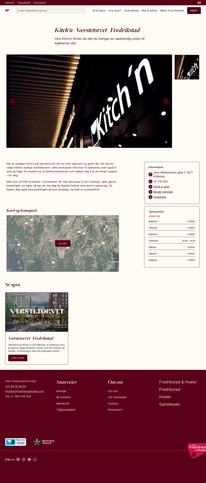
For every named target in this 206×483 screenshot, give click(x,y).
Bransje (61, 391)
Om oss (113, 391)
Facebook (159, 197)
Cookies (113, 403)
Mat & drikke (149, 10)
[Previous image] (12, 101)
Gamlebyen (169, 404)
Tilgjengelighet (24, 2)
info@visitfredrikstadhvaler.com (24, 391)
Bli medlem (63, 397)
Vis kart (62, 243)
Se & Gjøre (98, 10)
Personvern (115, 409)
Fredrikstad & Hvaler (178, 382)
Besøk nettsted (163, 191)
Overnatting (131, 10)
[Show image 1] (187, 67)
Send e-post (161, 186)
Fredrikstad (169, 389)
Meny (194, 10)
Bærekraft (9, 2)
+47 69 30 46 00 (15, 386)
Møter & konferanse (172, 10)
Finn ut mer (18, 358)
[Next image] (166, 101)
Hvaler (165, 396)
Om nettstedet (117, 397)
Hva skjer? (114, 10)
